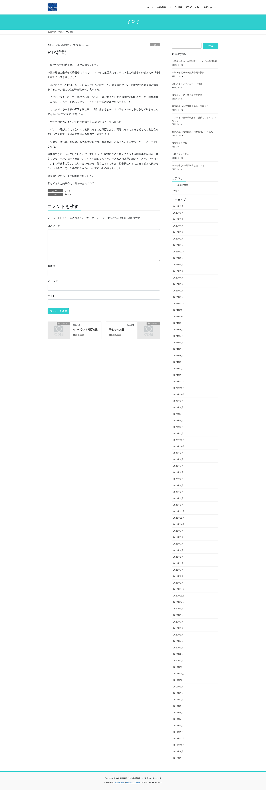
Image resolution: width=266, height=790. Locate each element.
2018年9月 (178, 751)
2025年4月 (178, 277)
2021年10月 (179, 524)
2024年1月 (178, 375)
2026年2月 (178, 238)
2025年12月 (179, 251)
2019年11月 (178, 673)
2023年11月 (178, 388)
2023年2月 (178, 433)
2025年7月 (178, 258)
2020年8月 (178, 615)
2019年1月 (178, 732)
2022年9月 (178, 453)
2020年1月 (178, 660)
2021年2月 (178, 576)
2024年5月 (178, 349)
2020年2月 (178, 654)
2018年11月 (178, 745)
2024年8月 (178, 329)
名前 (52, 266)
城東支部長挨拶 (179, 143)
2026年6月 (178, 213)
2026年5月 (178, 219)
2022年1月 (178, 505)
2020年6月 (178, 628)
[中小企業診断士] (59, 328)
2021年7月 (178, 543)
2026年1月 (178, 245)
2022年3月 (178, 492)
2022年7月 (178, 466)
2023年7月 (178, 414)
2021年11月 (178, 518)
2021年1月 (178, 583)
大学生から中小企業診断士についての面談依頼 (194, 61)
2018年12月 (179, 738)
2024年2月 (178, 368)
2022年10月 (179, 446)
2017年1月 (178, 758)
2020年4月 (178, 641)
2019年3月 (178, 725)
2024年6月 (178, 342)
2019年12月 (179, 667)
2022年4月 (178, 485)
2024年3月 (178, 362)
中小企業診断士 (180, 185)
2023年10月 (179, 394)
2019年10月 (179, 680)
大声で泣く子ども (180, 154)
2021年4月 (178, 563)
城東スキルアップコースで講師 (187, 84)
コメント (54, 225)
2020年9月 (178, 608)
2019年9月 (178, 686)
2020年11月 (178, 595)
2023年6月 (178, 420)
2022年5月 (178, 479)
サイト (51, 295)
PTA (69, 194)
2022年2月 (178, 498)
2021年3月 (178, 570)
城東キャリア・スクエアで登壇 (187, 95)
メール (53, 281)
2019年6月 (178, 706)
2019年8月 (178, 693)
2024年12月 (179, 303)
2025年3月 (178, 284)
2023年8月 (178, 407)
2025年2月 (178, 290)
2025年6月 (178, 264)
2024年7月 (178, 336)
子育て (155, 45)
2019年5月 (178, 712)
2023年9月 (178, 401)
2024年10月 (179, 316)
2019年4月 (178, 719)
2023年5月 (178, 427)
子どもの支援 (116, 329)
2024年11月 (178, 310)
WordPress (119, 782)
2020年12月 (179, 589)
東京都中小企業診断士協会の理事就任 (190, 106)
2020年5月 (178, 634)
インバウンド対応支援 (85, 329)
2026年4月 (178, 226)
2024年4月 (178, 355)
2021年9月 (178, 531)
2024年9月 (178, 323)
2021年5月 (178, 557)
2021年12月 (179, 511)
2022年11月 (178, 440)
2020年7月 (178, 622)
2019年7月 (178, 699)
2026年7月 (178, 206)
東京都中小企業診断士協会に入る (188, 165)
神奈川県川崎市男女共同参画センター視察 (192, 131)
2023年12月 (179, 381)
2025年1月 (178, 297)
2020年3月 (178, 647)
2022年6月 (178, 472)
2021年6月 (178, 550)
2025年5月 (178, 271)
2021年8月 (178, 537)
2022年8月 (178, 459)
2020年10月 (179, 602)
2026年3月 (178, 232)
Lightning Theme (133, 782)
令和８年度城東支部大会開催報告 (188, 72)
